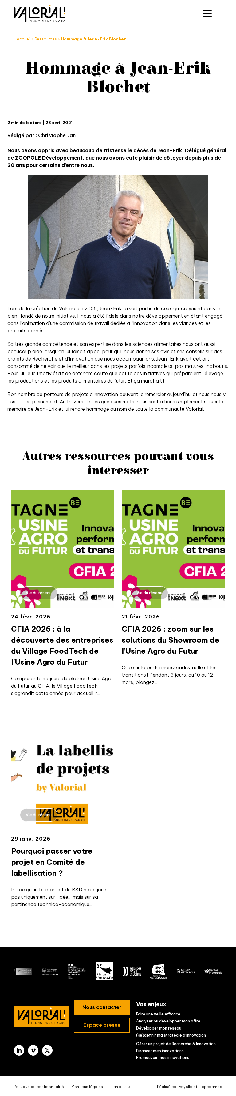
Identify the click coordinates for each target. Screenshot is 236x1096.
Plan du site (121, 1086)
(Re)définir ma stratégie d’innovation (171, 1035)
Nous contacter (101, 1007)
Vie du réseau (39, 593)
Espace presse (101, 1025)
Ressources (46, 38)
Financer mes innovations (160, 1051)
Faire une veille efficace (158, 1014)
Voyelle (185, 1086)
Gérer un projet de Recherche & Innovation (176, 1043)
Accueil (24, 38)
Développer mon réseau (158, 1028)
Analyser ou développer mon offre (168, 1021)
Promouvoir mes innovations (162, 1057)
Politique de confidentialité (39, 1086)
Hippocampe (210, 1086)
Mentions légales (87, 1086)
